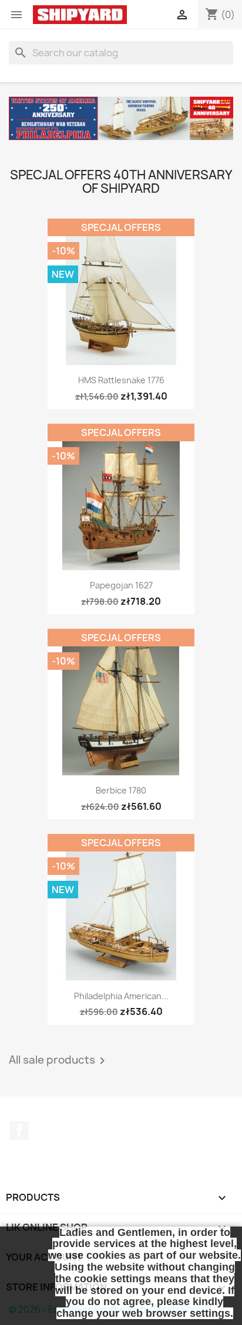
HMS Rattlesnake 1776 (121, 380)
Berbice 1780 (121, 790)
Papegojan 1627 (121, 585)
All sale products (59, 1061)
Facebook (19, 1130)
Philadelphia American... (121, 996)
